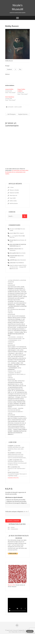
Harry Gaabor (22, 253)
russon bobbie (9, 89)
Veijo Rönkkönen (20, 262)
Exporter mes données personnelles (16, 499)
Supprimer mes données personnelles (16, 501)
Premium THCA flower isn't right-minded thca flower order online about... (16, 449)
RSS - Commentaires (13, 529)
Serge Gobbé (13, 198)
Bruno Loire (15, 268)
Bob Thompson (11, 114)
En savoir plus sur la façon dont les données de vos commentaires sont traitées (16, 172)
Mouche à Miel (11, 585)
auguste (12, 233)
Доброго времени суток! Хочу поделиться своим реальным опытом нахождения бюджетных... (17, 456)
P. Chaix (12, 187)
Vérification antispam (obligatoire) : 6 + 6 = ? (17, 511)
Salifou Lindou (13, 200)
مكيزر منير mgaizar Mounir (16, 235)
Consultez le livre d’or (13, 477)
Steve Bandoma (9, 97)
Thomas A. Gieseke (14, 190)
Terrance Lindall (14, 228)
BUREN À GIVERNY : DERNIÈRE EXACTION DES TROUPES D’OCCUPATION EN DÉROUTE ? (15, 410)
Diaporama (30, 631)
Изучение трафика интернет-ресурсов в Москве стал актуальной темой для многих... (17, 463)
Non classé (18, 107)
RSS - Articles (11, 527)
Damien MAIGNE (22, 632)
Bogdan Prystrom (23, 114)
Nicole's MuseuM (17, 7)
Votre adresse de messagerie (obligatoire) (16, 503)
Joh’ (20, 246)
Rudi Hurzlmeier (14, 203)
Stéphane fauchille (14, 192)
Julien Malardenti (21, 260)
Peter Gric (12, 237)
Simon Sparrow (13, 195)
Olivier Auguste (20, 233)
